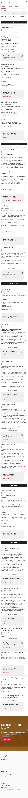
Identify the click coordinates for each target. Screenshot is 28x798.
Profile (5, 779)
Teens (16, 6)
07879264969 (6, 785)
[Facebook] (2, 793)
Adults (3, 6)
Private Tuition (7, 776)
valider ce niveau (21, 188)
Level (6, 13)
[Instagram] (4, 793)
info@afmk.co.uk (7, 787)
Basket (5, 778)
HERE (2, 388)
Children (10, 6)
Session (17, 13)
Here (2, 232)
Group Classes (7, 774)
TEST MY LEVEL (5, 738)
